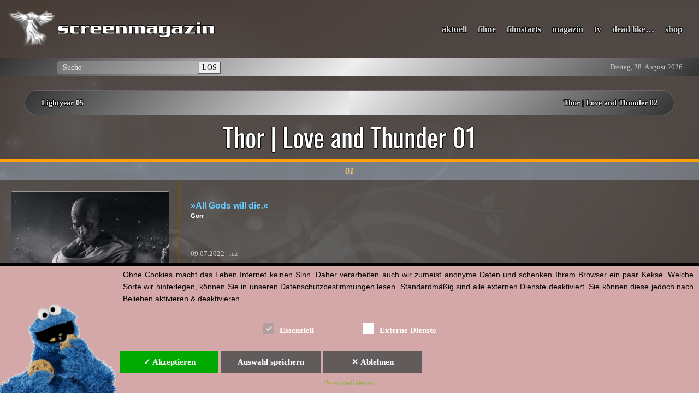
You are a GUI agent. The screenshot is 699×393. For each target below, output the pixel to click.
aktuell (454, 29)
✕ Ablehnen (373, 362)
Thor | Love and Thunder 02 (610, 102)
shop (674, 29)
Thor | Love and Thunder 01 (349, 137)
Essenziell (297, 330)
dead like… (633, 29)
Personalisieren (349, 382)
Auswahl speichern (271, 362)
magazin (567, 29)
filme (487, 29)
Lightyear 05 (63, 102)
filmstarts (524, 29)
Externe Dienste (408, 330)
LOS (209, 67)
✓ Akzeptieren (170, 362)
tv (597, 29)
